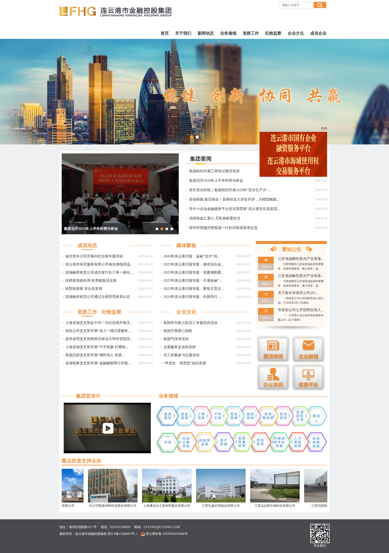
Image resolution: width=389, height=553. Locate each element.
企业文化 (296, 33)
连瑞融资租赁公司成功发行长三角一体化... (99, 272)
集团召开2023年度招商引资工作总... (92, 228)
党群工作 (251, 33)
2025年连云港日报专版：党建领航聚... (193, 272)
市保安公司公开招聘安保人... (301, 310)
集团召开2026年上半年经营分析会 (216, 180)
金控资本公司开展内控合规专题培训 (94, 256)
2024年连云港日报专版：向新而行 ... (192, 297)
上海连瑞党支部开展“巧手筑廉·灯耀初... (96, 347)
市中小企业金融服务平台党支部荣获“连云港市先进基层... (234, 209)
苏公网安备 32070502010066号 (166, 533)
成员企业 (318, 33)
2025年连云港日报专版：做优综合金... (193, 264)
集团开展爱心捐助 (177, 331)
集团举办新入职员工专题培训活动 (190, 323)
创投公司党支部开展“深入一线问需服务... (98, 331)
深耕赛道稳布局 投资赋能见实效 (91, 280)
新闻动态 (206, 33)
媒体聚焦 (186, 245)
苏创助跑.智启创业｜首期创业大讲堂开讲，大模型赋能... (234, 199)
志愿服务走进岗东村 (179, 347)
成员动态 (87, 245)
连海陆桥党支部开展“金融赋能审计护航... (98, 363)
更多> (323, 158)
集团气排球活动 (176, 339)
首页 (165, 33)
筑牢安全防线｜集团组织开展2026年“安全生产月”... (230, 190)
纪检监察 (273, 33)
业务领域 (228, 33)
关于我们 (183, 33)
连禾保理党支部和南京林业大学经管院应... (99, 339)
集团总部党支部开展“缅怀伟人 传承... (94, 355)
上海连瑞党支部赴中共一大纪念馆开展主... (99, 323)
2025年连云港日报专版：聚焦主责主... (193, 288)
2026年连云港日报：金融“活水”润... (191, 256)
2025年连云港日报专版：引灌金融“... (192, 280)
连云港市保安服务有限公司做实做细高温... (99, 264)
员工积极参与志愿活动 (181, 355)
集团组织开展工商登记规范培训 (214, 171)
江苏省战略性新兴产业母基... (301, 259)
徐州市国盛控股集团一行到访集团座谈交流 (223, 228)
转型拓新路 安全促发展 (83, 288)
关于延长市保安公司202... (298, 293)
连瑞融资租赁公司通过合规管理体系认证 (97, 297)
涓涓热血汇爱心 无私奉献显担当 (214, 218)
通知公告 (291, 249)
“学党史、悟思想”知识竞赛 (184, 363)
